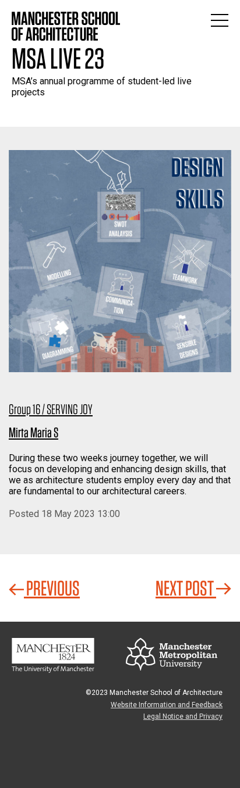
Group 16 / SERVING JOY (51, 409)
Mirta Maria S (33, 432)
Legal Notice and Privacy (183, 716)
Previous (52, 587)
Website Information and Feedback (167, 705)
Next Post (186, 587)
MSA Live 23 (58, 58)
